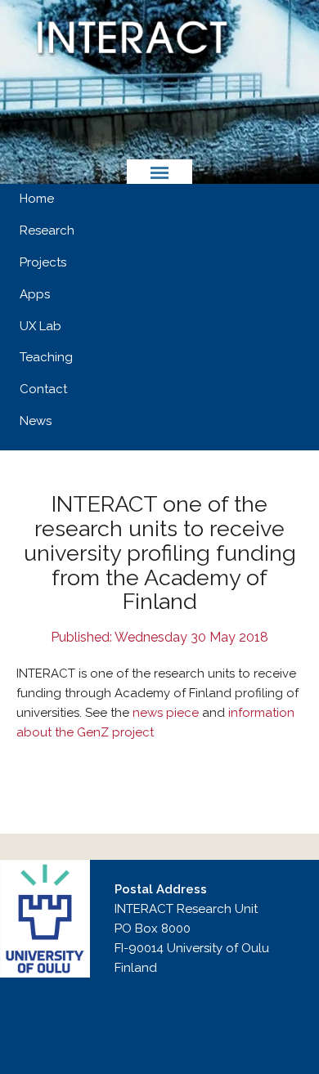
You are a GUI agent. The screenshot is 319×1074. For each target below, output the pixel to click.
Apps (35, 294)
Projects (43, 262)
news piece (166, 712)
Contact (43, 389)
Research (47, 230)
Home (37, 198)
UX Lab (40, 326)
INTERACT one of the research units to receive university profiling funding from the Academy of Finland (160, 552)
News (36, 421)
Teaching (46, 357)
